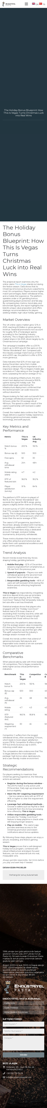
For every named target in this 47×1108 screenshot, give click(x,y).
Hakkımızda (9, 1003)
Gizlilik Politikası (11, 1008)
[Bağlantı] (9, 4)
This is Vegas (21, 284)
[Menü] (26, 4)
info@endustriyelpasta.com (18, 1077)
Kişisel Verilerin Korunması (16, 1012)
